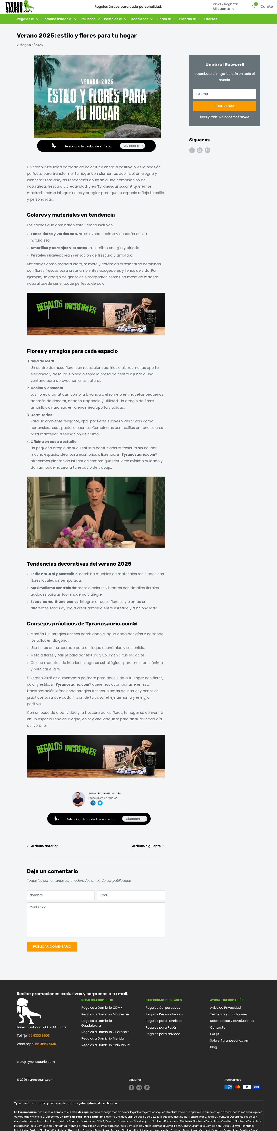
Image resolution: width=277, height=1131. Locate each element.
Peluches (88, 19)
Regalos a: (25, 19)
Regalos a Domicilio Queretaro (105, 1032)
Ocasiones (139, 19)
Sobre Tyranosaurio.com (229, 1040)
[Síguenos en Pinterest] (207, 150)
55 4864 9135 (45, 1044)
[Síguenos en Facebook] (192, 150)
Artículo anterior (44, 846)
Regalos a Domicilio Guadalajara (96, 1023)
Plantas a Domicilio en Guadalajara (127, 1121)
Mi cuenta (222, 8)
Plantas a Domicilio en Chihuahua (45, 1126)
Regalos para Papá (161, 1027)
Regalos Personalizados (164, 1014)
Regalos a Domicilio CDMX (101, 1007)
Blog (213, 1047)
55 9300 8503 (39, 1035)
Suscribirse (225, 106)
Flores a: (164, 19)
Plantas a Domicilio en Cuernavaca (91, 1126)
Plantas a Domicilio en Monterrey (172, 1121)
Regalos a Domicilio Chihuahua (105, 1045)
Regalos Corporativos (163, 1007)
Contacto (217, 1027)
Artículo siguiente (146, 846)
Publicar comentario (52, 946)
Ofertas (210, 19)
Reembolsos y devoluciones (232, 1020)
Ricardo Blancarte (109, 793)
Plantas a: (187, 19)
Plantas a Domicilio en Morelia (132, 1126)
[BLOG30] (96, 292)
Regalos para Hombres (164, 1020)
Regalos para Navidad (163, 1034)
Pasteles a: (113, 19)
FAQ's (214, 1034)
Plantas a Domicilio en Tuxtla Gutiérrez (216, 1126)
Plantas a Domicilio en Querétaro (213, 1121)
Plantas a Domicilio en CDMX (86, 1121)
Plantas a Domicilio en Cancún (172, 1126)
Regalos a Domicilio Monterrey (105, 1014)
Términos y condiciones (229, 1014)
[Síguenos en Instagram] (200, 150)
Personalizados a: (57, 19)
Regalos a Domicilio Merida (102, 1038)
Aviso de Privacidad (225, 1007)
